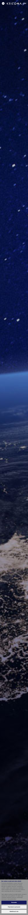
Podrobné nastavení (14, 907)
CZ (25, 3)
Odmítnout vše (14, 911)
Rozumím (14, 902)
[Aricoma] (14, 3)
